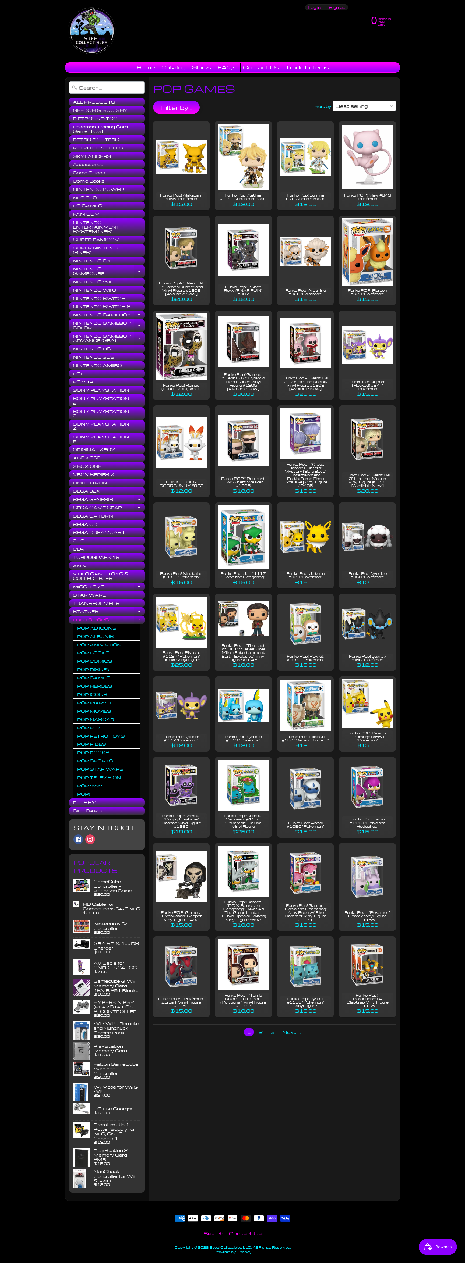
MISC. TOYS (109, 587)
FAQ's (227, 67)
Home (145, 67)
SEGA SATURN (93, 516)
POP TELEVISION (99, 777)
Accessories (88, 164)
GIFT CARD (87, 811)
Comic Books (89, 181)
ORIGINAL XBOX (94, 449)
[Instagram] (90, 839)
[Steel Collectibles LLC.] (92, 31)
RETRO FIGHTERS (96, 139)
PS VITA (83, 381)
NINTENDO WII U (94, 290)
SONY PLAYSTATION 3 (101, 414)
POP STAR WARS (100, 769)
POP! (83, 794)
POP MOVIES (94, 711)
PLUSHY (84, 802)
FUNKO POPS (109, 620)
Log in (314, 7)
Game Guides (89, 172)
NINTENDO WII (92, 281)
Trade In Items (307, 67)
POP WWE (91, 786)
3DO (78, 540)
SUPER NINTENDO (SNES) (97, 250)
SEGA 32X (86, 491)
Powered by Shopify (232, 1252)
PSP (78, 373)
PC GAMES (87, 205)
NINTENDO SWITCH (99, 298)
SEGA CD (85, 524)
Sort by (323, 106)
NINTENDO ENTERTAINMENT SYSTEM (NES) (96, 227)
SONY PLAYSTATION (101, 390)
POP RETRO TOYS (101, 736)
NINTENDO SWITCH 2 (101, 306)
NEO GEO (85, 197)
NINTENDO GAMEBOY (109, 315)
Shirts (201, 67)
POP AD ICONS (97, 628)
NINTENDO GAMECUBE (109, 271)
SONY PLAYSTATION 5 (101, 439)
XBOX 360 (86, 458)
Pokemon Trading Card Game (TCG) (100, 129)
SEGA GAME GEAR (109, 508)
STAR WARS (90, 595)
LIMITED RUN (90, 483)
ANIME (82, 565)
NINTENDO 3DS (93, 357)
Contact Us (261, 67)
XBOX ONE (87, 466)
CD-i (78, 549)
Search (213, 1233)
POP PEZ (89, 727)
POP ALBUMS (95, 636)
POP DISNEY (94, 669)
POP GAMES (93, 677)
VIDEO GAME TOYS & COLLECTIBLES (101, 576)
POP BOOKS (93, 652)
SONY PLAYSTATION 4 (101, 426)
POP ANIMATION (99, 644)
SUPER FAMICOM (96, 239)
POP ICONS (92, 694)
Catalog (173, 67)
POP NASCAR (95, 719)
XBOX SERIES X (93, 474)
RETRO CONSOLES (98, 148)
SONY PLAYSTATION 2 (101, 401)
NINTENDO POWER (98, 189)
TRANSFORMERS (96, 603)
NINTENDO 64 (91, 260)
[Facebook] (78, 839)
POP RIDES (91, 744)
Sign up (337, 7)
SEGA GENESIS (109, 500)
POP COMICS (94, 661)
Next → (292, 1032)
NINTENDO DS (92, 348)
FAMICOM (86, 214)
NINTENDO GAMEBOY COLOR (109, 325)
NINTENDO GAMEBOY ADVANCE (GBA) (109, 338)
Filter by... (176, 107)
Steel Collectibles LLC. (230, 1247)
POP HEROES (94, 686)
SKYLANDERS (92, 156)
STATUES (109, 612)
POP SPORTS (95, 760)
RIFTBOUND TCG (95, 118)
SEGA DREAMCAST (99, 532)
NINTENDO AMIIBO (97, 365)
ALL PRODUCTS (94, 102)
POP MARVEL (95, 702)
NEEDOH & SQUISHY (100, 110)
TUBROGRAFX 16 (96, 557)
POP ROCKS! (94, 752)
